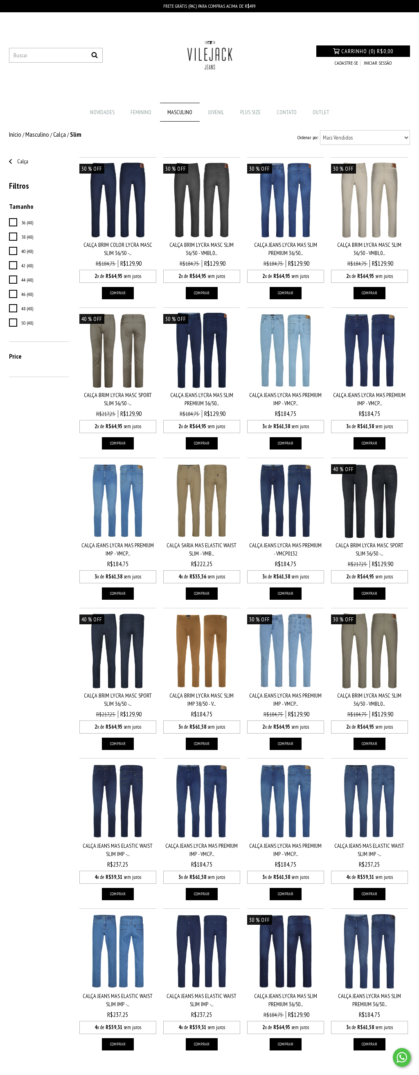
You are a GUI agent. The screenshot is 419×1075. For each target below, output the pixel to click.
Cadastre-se (346, 63)
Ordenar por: (308, 137)
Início (15, 134)
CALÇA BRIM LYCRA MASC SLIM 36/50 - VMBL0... (201, 249)
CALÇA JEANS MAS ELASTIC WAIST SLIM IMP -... (118, 850)
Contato (287, 112)
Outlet (321, 112)
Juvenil (216, 112)
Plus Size (250, 112)
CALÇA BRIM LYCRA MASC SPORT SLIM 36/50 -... (118, 399)
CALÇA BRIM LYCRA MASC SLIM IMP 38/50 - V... (201, 699)
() (367, 51)
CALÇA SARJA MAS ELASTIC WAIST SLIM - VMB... (202, 549)
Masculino (179, 112)
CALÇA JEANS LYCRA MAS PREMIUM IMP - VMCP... (285, 399)
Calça (59, 134)
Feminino (141, 112)
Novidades (102, 112)
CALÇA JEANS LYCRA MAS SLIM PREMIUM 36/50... (285, 249)
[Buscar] (94, 55)
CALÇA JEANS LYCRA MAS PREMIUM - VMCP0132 (285, 549)
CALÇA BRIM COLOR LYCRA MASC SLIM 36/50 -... (117, 249)
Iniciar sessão (378, 63)
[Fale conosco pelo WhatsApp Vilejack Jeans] (402, 1057)
